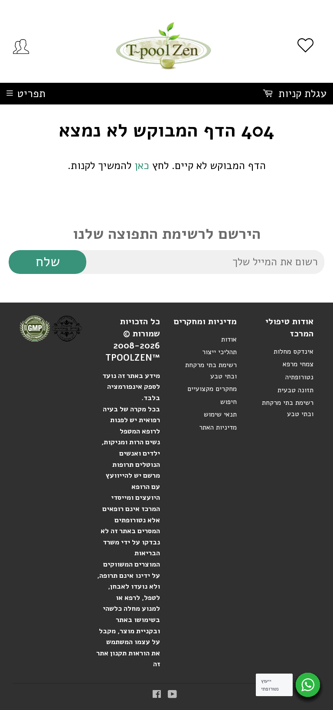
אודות (229, 339)
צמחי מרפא (298, 364)
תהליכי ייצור (219, 352)
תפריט (31, 93)
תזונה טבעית (295, 390)
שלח (48, 261)
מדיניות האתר (218, 427)
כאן (141, 165)
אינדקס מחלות (293, 351)
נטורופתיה (299, 377)
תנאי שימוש (220, 414)
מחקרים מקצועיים (212, 389)
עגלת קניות (300, 93)
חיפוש (228, 402)
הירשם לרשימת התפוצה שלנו (167, 233)
